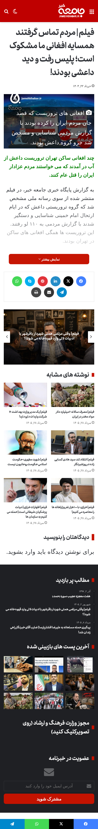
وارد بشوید (21, 551)
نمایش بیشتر (50, 259)
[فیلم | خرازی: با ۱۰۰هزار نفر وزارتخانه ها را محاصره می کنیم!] (72, 490)
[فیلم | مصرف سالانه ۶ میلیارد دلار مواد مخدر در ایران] (72, 395)
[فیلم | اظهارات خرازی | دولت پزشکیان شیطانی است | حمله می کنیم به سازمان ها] (25, 490)
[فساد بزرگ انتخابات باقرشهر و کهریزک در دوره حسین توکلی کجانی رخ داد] (49, 682)
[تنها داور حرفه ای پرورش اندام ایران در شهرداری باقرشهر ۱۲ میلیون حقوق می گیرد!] (18, 682)
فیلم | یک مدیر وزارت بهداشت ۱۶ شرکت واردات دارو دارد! (28, 414)
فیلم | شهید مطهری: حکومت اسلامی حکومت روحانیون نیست (27, 462)
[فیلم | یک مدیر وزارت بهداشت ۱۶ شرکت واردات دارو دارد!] (25, 395)
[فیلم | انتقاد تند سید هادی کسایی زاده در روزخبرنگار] (72, 442)
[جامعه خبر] (71, 11)
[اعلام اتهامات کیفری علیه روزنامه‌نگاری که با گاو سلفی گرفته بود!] (79, 664)
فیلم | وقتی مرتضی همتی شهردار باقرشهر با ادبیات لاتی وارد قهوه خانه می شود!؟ (49, 336)
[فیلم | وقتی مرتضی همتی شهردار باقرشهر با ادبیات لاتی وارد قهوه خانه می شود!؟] (79, 682)
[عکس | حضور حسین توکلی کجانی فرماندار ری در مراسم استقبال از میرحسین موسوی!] (49, 701)
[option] (49, 337)
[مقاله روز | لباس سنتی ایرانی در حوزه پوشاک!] (18, 664)
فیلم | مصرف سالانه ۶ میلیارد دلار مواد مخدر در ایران (75, 414)
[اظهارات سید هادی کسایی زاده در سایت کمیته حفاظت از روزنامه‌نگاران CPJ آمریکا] (49, 664)
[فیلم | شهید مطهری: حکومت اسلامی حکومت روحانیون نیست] (25, 442)
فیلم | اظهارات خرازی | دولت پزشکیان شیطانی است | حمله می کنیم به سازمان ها (27, 512)
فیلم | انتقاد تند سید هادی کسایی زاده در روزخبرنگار (74, 462)
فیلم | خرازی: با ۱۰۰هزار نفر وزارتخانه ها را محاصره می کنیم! (73, 509)
